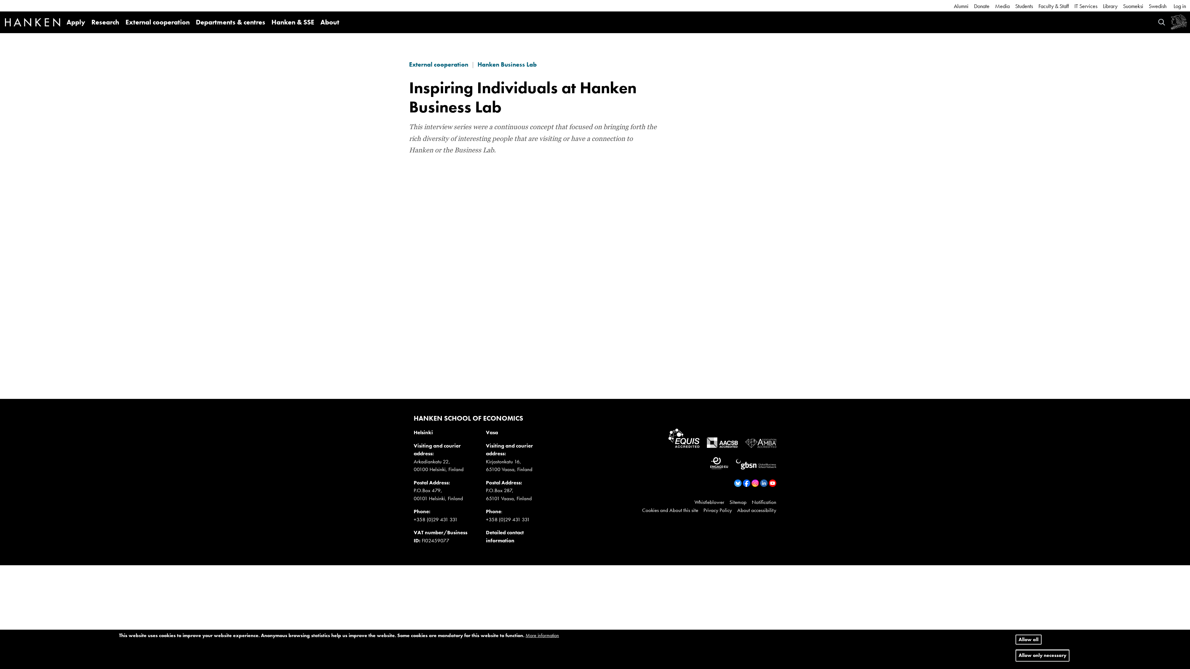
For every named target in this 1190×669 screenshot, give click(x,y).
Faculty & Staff (1053, 6)
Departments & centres (230, 22)
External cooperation (158, 22)
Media (1002, 6)
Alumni (961, 6)
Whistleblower (709, 502)
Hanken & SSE (292, 22)
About (329, 22)
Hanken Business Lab (507, 64)
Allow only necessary (1042, 655)
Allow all (1028, 639)
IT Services (1085, 6)
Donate (981, 6)
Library (1110, 6)
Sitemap (738, 502)
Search (1161, 22)
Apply (76, 22)
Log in (1180, 6)
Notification (764, 502)
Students (1024, 6)
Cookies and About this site (670, 510)
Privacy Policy (717, 510)
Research (105, 22)
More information (542, 635)
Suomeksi (1133, 6)
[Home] (33, 23)
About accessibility (756, 510)
